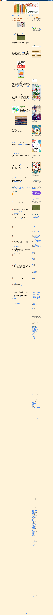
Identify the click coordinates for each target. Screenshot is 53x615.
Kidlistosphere (17, 103)
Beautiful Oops (33, 349)
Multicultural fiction (34, 416)
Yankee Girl (33, 505)
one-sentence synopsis (34, 545)
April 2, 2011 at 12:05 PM (18, 257)
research (33, 563)
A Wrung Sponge (19, 168)
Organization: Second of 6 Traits (36, 436)
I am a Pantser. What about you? (37, 298)
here (22, 49)
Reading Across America (35, 451)
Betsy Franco (15, 88)
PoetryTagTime (16, 188)
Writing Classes (33, 500)
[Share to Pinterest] (17, 186)
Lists (32, 406)
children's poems (22, 187)
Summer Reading (34, 468)
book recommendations (34, 509)
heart (32, 530)
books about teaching (34, 510)
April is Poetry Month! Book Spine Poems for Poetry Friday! (20, 19)
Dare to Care (36, 225)
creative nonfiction (34, 515)
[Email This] (14, 186)
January (34, 305)
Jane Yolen (18, 88)
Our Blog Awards (34, 41)
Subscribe (36, 55)
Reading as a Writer (34, 454)
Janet (14, 220)
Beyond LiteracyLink (37, 230)
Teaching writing (34, 476)
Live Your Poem (36, 244)
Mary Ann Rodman (34, 337)
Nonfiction (33, 432)
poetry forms (33, 555)
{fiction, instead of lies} (37, 219)
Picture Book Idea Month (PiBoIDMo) (36, 440)
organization (33, 547)
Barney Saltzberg (34, 348)
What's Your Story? (34, 493)
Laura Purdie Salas (34, 336)
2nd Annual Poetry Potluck (22, 161)
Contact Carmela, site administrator (36, 42)
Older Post (29, 299)
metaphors (33, 540)
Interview (33, 396)
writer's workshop (34, 590)
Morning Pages (33, 415)
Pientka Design (27, 613)
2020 (33, 259)
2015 (33, 265)
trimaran (21, 53)
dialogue (33, 520)
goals (32, 529)
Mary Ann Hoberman (24, 85)
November (34, 272)
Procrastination (33, 447)
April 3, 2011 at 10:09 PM (18, 285)
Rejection (33, 455)
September (34, 274)
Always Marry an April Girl (15, 44)
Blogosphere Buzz (34, 352)
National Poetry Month (34, 428)
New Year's (33, 430)
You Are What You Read (35, 506)
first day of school (34, 524)
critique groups (33, 517)
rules (32, 568)
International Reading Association (36, 395)
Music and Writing (34, 417)
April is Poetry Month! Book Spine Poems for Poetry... (36, 301)
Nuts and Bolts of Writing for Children (36, 433)
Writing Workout (22, 188)
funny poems (33, 528)
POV (32, 438)
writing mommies (34, 595)
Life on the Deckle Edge (38, 241)
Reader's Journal (34, 450)
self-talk (33, 570)
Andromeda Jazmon (16, 192)
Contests (33, 364)
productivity (33, 560)
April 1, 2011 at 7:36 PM (17, 238)
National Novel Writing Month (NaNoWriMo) (35, 425)
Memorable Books (34, 413)
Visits (29, 15)
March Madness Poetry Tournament (36, 410)
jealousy (33, 534)
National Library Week (34, 424)
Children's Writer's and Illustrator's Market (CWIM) (36, 362)
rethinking (33, 565)
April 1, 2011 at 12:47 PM (18, 218)
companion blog (15, 99)
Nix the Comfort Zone (37, 224)
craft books (33, 514)
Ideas (32, 391)
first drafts (33, 525)
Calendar (19, 15)
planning (33, 550)
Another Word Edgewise (37, 246)
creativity (33, 516)
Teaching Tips (33, 475)
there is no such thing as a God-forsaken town (36, 223)
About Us (16, 15)
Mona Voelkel (36, 226)
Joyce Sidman (16, 86)
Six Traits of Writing (34, 465)
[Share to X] (16, 186)
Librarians (33, 402)
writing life (33, 594)
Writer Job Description (34, 496)
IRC (32, 390)
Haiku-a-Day (24, 149)
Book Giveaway (33, 353)
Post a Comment (14, 298)
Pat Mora (28, 91)
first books (33, 523)
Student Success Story (34, 467)
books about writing (34, 511)
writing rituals (33, 597)
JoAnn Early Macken (34, 335)
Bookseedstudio (36, 217)
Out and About (33, 437)
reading (32, 561)
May (33, 279)
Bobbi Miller (33, 328)
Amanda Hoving (15, 287)
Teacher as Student (34, 472)
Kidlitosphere (33, 400)
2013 (33, 267)
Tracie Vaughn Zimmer (23, 91)
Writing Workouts (34, 15)
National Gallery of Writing (35, 423)
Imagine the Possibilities (37, 235)
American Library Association (35, 343)
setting (32, 571)
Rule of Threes (33, 459)
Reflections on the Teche (38, 233)
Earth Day (33, 367)
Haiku (32, 385)
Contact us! (33, 183)
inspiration (33, 533)
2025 (33, 253)
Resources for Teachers (34, 38)
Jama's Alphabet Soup (36, 234)
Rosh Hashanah (33, 458)
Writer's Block (33, 498)
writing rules (33, 598)
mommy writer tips (34, 541)
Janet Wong (22, 68)
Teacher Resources (34, 470)
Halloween (33, 386)
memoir (32, 539)
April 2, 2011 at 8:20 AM (17, 251)
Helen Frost (25, 88)
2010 (33, 307)
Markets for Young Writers (35, 37)
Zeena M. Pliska (34, 338)
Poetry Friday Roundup (34, 445)
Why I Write (33, 494)
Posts (33, 79)
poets (19, 188)
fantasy (32, 522)
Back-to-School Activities (35, 347)
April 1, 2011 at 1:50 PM (17, 223)
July (33, 277)
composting (33, 513)
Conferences (33, 363)
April (34, 280)
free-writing (33, 527)
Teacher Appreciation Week (35, 469)
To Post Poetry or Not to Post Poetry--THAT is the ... (36, 293)
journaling (33, 535)
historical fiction (34, 531)
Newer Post (13, 299)
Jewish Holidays (33, 399)
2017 (33, 263)
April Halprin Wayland (17, 187)
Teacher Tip (33, 471)
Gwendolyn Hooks (34, 332)
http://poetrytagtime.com (17, 101)
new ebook (18, 68)
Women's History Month (35, 495)
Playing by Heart (34, 442)
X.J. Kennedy (27, 86)
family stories (33, 521)
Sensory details (33, 463)
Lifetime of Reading (34, 403)
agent (32, 508)
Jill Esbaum (33, 334)
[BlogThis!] (15, 186)
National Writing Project (35, 429)
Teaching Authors (34, 474)
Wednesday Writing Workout (35, 491)
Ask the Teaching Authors (35, 345)
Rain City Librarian (36, 242)
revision (32, 566)
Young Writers (26, 15)
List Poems (33, 405)
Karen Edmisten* (37, 245)
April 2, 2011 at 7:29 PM (17, 262)
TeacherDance (36, 229)
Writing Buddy (33, 499)
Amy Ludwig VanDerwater (17, 91)
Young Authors (33, 507)
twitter (21, 175)
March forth (33, 412)
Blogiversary (33, 351)
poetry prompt (33, 556)
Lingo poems (33, 404)
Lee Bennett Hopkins (17, 87)
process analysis (33, 559)
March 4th (33, 409)
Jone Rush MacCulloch (37, 237)
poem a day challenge (34, 553)
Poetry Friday (15, 34)
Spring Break (34, 299)
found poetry (33, 526)
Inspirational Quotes (34, 394)
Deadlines (33, 366)
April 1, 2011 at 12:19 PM (18, 211)
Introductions (33, 398)
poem (32, 552)
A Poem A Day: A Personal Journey (16, 153)
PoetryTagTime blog (27, 101)
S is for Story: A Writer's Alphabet (36, 460)
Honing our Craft (34, 388)
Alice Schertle (21, 88)
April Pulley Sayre (34, 344)
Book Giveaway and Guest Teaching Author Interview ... (37, 295)
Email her (14, 157)
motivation (33, 542)
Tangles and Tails (37, 236)
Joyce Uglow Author (36, 239)
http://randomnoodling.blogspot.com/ (18, 183)
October (34, 273)
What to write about (34, 492)
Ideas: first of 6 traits (34, 392)
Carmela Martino (15, 234)
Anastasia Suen (15, 259)
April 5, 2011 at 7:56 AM (17, 296)
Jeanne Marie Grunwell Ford (35, 333)
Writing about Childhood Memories (36, 504)
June (33, 278)
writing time (33, 599)
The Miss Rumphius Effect (37, 231)
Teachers (33, 473)
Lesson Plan (33, 401)
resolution (33, 564)
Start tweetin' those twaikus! (36, 296)
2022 (33, 257)
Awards (32, 346)
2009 (33, 308)
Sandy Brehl (15, 240)
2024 (33, 254)
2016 (33, 264)
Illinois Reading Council (34, 393)
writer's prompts (34, 589)
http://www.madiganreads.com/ (17, 182)
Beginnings (33, 350)
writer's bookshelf (34, 588)
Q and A (33, 448)
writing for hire (33, 593)
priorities (33, 558)
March (34, 303)
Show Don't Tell (33, 464)
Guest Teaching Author (34, 384)
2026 (33, 252)
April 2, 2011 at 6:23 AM (17, 246)
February (34, 304)
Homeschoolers (33, 387)
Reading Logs (33, 453)
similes (32, 572)
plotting (32, 551)
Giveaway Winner (34, 383)
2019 (33, 260)
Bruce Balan (22, 52)
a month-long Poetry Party (20, 164)
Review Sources (33, 456)
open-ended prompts (34, 546)
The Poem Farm (24, 33)
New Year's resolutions (34, 431)
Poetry (32, 443)
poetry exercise (33, 554)
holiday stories (33, 532)
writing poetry (33, 596)
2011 (33, 270)
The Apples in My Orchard (37, 240)
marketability (33, 538)
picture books (33, 549)
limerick (33, 537)
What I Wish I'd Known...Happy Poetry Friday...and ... (37, 282)
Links (22, 15)
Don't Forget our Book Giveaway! (37, 291)
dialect (32, 519)
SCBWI (32, 462)
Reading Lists (33, 452)
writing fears (33, 592)
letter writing (33, 536)
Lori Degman (15, 264)
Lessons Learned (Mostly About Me (23, 144)
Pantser (32, 439)
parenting (33, 548)
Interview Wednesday (34, 397)
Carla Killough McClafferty (35, 329)
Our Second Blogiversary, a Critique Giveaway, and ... (36, 286)
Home (13, 15)
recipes (32, 562)
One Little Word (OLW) (35, 435)
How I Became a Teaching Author (36, 389)
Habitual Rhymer (17, 177)
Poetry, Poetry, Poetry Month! (36, 297)
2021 (33, 258)
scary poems (33, 569)
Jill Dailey (35, 218)
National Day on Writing (34, 422)
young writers (33, 600)
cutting (32, 518)
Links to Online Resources (35, 36)
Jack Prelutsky (19, 85)
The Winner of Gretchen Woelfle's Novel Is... (36, 288)
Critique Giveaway (34, 365)
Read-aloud (33, 449)
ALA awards (33, 342)
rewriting (33, 567)
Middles (33, 414)
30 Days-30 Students (20, 151)
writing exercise (34, 591)
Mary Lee (15, 248)
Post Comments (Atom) (17, 303)
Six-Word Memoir (34, 466)
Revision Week (33, 457)
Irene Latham (13, 142)
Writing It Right (34, 501)
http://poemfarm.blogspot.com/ (17, 181)
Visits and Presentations (34, 39)
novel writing (33, 543)
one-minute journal (34, 544)
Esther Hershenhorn (34, 331)
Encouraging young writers (35, 368)
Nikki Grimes (22, 87)
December (34, 271)
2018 (33, 261)
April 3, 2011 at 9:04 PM (17, 281)
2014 (33, 266)
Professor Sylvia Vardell (27, 68)
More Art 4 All (37, 216)
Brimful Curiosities (16, 213)
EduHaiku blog (18, 175)
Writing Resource (34, 502)
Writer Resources (34, 497)
